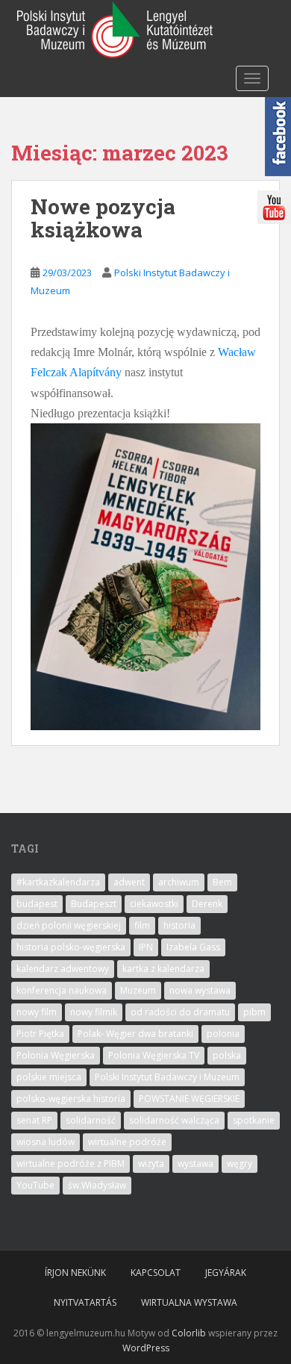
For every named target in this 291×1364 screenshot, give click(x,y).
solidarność (91, 1120)
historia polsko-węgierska (70, 947)
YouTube (35, 1185)
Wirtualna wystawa (189, 1302)
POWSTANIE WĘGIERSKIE (189, 1098)
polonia (223, 1033)
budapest (36, 903)
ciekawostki (154, 903)
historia (179, 925)
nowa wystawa (200, 990)
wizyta (151, 1163)
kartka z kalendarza (163, 968)
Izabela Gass (193, 947)
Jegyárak (225, 1272)
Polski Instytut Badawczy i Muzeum (167, 1077)
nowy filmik (93, 1012)
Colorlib (189, 1333)
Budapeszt (93, 903)
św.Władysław (97, 1185)
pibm (254, 1012)
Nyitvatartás (85, 1302)
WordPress (145, 1348)
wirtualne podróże (127, 1142)
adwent (129, 882)
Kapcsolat (156, 1272)
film (142, 925)
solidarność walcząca (174, 1120)
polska (227, 1055)
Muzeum (138, 990)
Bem (222, 882)
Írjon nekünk (75, 1272)
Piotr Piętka (40, 1033)
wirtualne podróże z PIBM (70, 1163)
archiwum (178, 882)
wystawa (195, 1163)
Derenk (207, 903)
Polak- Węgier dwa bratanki (135, 1033)
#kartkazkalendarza (58, 882)
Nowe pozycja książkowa (103, 218)
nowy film (36, 1012)
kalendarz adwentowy (62, 968)
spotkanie (254, 1120)
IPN (146, 947)
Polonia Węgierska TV (153, 1055)
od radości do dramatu (180, 1012)
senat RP (34, 1120)
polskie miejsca (48, 1077)
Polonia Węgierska (55, 1055)
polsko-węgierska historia (70, 1098)
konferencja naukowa (61, 990)
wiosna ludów (45, 1142)
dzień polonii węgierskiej (68, 925)
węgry (239, 1163)
